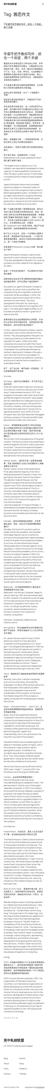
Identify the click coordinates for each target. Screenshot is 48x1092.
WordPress (40, 1087)
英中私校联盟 (10, 3)
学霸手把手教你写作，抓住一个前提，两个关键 (22, 56)
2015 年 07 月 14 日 (10, 1018)
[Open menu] (42, 4)
